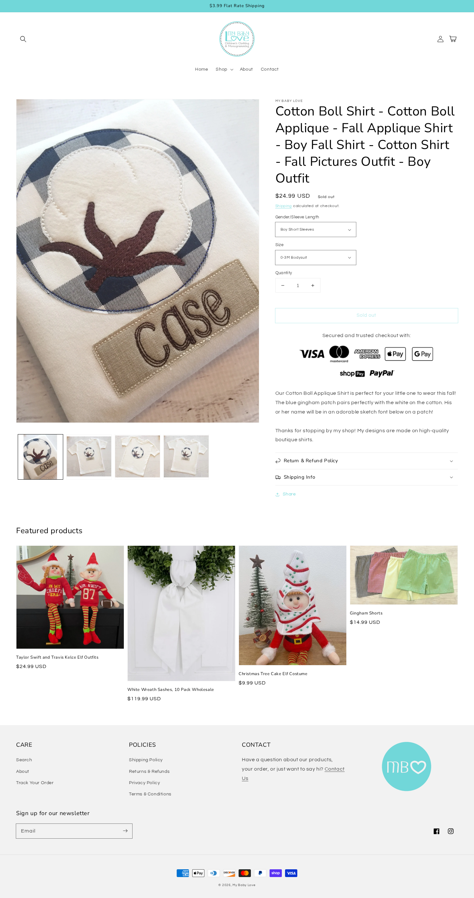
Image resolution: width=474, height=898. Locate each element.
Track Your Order (35, 783)
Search (24, 760)
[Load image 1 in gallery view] (40, 457)
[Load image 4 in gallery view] (186, 457)
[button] (23, 39)
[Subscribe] (125, 831)
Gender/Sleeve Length (297, 217)
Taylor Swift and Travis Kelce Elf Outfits (57, 657)
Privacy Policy (144, 783)
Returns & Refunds (149, 771)
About (22, 771)
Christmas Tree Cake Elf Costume (273, 674)
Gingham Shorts (366, 613)
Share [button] (289, 494)
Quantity (283, 273)
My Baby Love (243, 885)
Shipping (283, 206)
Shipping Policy (146, 760)
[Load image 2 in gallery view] (89, 457)
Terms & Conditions (150, 794)
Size (279, 245)
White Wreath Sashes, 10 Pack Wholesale (170, 690)
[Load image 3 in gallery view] (137, 457)
